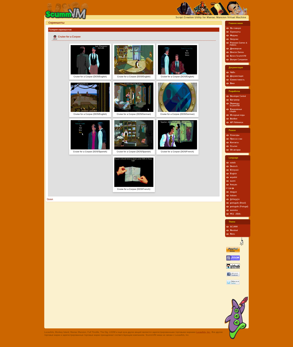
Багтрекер (234, 100)
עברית (228, 188)
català (232, 163)
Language (233, 158)
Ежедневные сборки (236, 110)
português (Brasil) (238, 203)
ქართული (235, 199)
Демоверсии (235, 49)
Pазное (232, 130)
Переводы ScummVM (235, 104)
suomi (232, 181)
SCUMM (234, 227)
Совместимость (237, 80)
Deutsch (233, 166)
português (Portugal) (239, 207)
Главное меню (236, 23)
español (233, 177)
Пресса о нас (236, 139)
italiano (233, 196)
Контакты (234, 142)
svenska (234, 210)
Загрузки (234, 39)
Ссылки (233, 146)
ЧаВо (232, 72)
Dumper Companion (239, 60)
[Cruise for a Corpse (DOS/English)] (90, 60)
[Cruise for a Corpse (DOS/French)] (177, 135)
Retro (232, 234)
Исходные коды (237, 115)
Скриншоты (235, 32)
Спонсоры (234, 135)
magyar (233, 192)
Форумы (234, 35)
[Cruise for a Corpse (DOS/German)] (133, 98)
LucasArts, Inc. (203, 332)
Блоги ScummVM (238, 56)
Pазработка (234, 91)
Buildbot (233, 119)
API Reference (236, 122)
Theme (232, 222)
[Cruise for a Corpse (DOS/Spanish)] (90, 135)
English (233, 174)
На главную (235, 28)
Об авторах (235, 150)
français (233, 185)
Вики (232, 83)
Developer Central (238, 96)
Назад (50, 199)
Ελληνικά (234, 170)
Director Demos (237, 52)
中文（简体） (236, 214)
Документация (236, 67)
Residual (234, 230)
